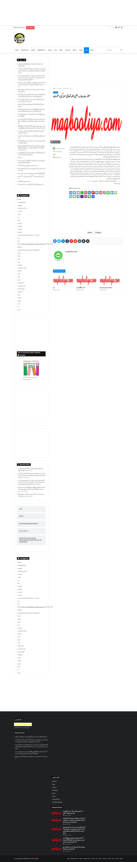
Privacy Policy (56, 799)
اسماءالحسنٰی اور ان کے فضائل (23, 208)
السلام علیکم (20, 158)
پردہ (18, 217)
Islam (16, 50)
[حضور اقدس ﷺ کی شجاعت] (86, 280)
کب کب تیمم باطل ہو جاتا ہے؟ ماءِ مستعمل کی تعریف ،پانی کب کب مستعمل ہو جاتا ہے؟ (31, 178)
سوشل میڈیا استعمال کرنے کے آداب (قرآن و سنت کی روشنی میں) (29, 250)
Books (61, 50)
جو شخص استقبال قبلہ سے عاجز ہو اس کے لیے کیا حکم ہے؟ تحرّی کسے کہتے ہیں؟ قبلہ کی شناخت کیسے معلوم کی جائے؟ (31, 142)
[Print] (88, 241)
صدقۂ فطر (19, 256)
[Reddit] (75, 241)
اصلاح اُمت (20, 211)
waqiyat (33, 50)
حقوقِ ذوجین (20, 226)
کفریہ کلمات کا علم (21, 283)
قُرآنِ (19, 274)
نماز (18, 307)
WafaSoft (36, 859)
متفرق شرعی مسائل (21, 289)
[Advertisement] (68, 13)
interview (67, 50)
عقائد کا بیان (20, 265)
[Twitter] (59, 241)
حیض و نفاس (20, 229)
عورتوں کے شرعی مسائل (22, 268)
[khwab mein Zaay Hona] (110, 280)
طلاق (19, 259)
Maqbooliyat (41, 50)
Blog (86, 50)
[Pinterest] (71, 241)
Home (81, 50)
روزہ (19, 238)
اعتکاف (19, 214)
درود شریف (20, 232)
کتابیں (19, 280)
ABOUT (54, 781)
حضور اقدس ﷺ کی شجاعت (80, 288)
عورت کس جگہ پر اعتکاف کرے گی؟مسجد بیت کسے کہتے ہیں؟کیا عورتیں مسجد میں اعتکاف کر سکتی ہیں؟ (30, 65)
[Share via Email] (83, 241)
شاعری (19, 253)
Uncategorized (22, 203)
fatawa (50, 50)
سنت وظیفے (20, 247)
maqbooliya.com (60, 149)
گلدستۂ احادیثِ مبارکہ (21, 286)
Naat (55, 50)
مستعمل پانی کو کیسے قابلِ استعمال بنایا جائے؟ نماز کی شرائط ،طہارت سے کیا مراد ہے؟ (32, 174)
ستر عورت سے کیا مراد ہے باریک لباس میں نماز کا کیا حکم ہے (28, 166)
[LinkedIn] (63, 241)
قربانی (19, 277)
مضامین (19, 295)
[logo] (23, 726)
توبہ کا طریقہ (20, 223)
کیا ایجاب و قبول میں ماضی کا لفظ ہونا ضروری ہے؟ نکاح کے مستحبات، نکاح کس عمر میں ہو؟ (31, 137)
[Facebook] (55, 241)
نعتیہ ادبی (19, 301)
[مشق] (63, 280)
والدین (19, 310)
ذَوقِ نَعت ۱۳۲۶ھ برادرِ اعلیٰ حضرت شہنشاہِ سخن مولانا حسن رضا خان (28, 235)
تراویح (19, 220)
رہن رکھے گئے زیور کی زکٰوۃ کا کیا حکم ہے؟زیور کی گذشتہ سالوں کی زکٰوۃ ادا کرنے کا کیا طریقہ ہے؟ (31, 105)
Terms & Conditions (57, 802)
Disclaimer (55, 790)
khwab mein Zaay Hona (106, 288)
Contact (54, 787)
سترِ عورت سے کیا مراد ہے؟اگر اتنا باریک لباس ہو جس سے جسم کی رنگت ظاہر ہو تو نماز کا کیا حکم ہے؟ (32, 170)
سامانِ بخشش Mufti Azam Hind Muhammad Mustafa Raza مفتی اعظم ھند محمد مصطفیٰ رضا (35, 244)
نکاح (19, 304)
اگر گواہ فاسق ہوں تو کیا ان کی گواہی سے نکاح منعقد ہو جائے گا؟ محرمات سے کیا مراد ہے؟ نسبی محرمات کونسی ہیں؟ (31, 132)
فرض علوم (20, 271)
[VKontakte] (79, 241)
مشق (54, 288)
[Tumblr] (67, 241)
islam (59, 88)
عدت (19, 262)
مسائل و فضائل (20, 292)
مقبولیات (19, 298)
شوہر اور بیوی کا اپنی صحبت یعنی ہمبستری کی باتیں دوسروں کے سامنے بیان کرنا (31, 184)
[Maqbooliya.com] (19, 38)
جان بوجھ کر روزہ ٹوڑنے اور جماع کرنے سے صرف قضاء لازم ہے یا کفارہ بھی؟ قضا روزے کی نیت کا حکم (31, 91)
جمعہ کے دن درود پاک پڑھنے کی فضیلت (24, 181)
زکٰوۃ (18, 241)
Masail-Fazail (24, 50)
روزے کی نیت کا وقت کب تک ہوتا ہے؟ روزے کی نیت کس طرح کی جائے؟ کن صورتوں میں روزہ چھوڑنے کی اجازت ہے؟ (31, 100)
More (74, 50)
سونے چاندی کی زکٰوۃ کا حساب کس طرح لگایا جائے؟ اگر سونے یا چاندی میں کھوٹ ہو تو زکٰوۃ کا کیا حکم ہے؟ (31, 115)
